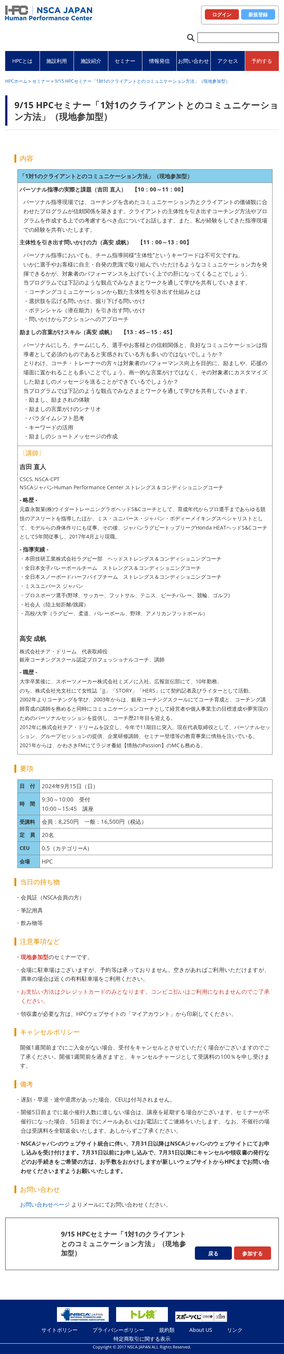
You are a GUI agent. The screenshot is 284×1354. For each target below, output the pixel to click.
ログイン (221, 14)
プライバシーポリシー (118, 1330)
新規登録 (258, 14)
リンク (235, 1330)
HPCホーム (16, 81)
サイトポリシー (59, 1330)
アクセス (227, 60)
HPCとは (22, 60)
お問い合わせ (193, 60)
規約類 (167, 1330)
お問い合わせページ (45, 1204)
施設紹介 (91, 60)
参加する (252, 1253)
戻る (213, 1253)
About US (200, 1330)
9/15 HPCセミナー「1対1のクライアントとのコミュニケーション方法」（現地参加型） (142, 81)
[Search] (191, 37)
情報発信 (159, 60)
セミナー (125, 60)
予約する (261, 60)
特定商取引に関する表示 (142, 1338)
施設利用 (56, 60)
